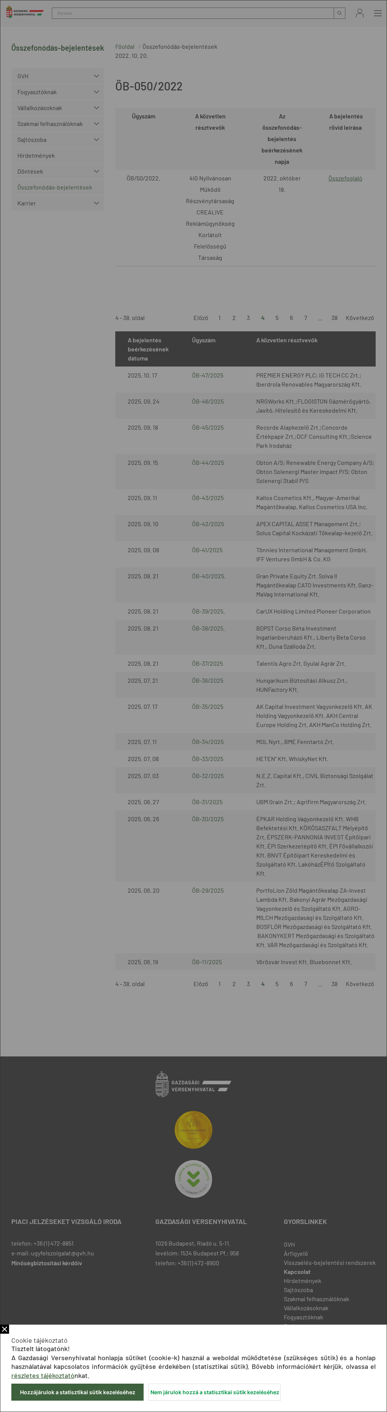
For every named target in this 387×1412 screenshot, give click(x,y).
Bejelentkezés (359, 13)
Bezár (4, 1329)
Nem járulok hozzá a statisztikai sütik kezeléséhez (214, 1392)
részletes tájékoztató (42, 1375)
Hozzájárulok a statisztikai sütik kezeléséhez (77, 1392)
